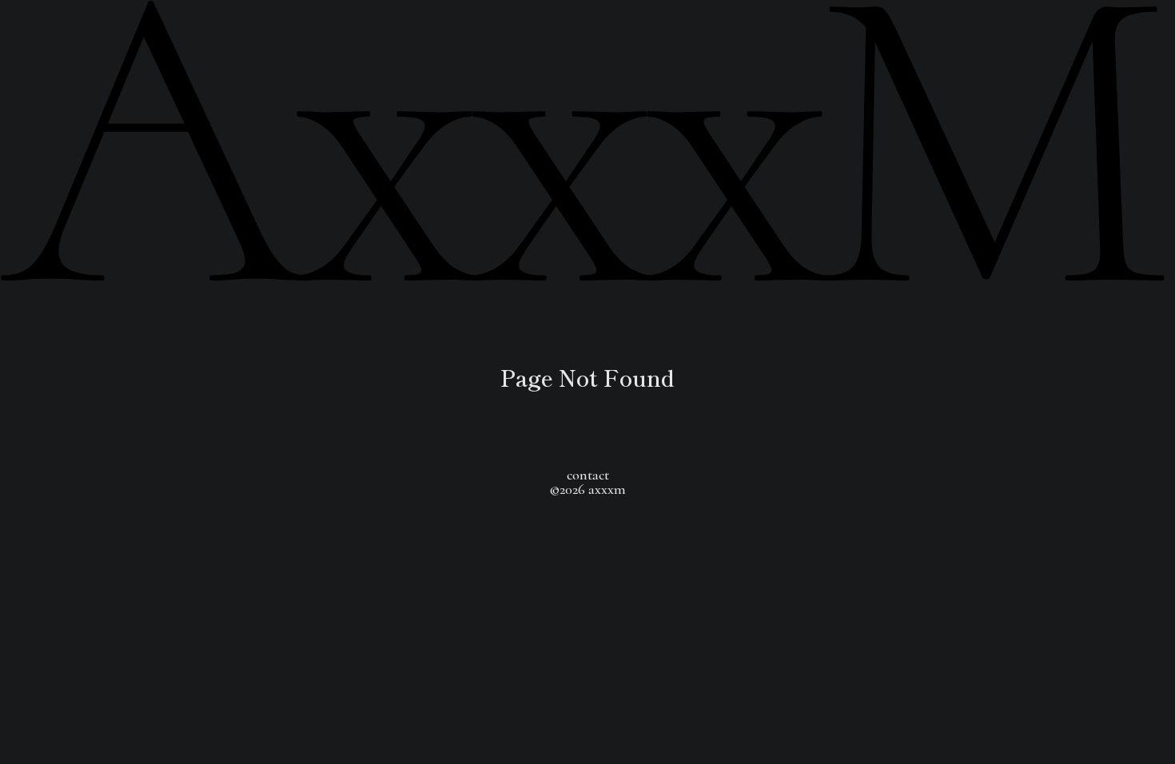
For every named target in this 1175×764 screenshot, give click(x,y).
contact (588, 474)
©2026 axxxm (587, 489)
